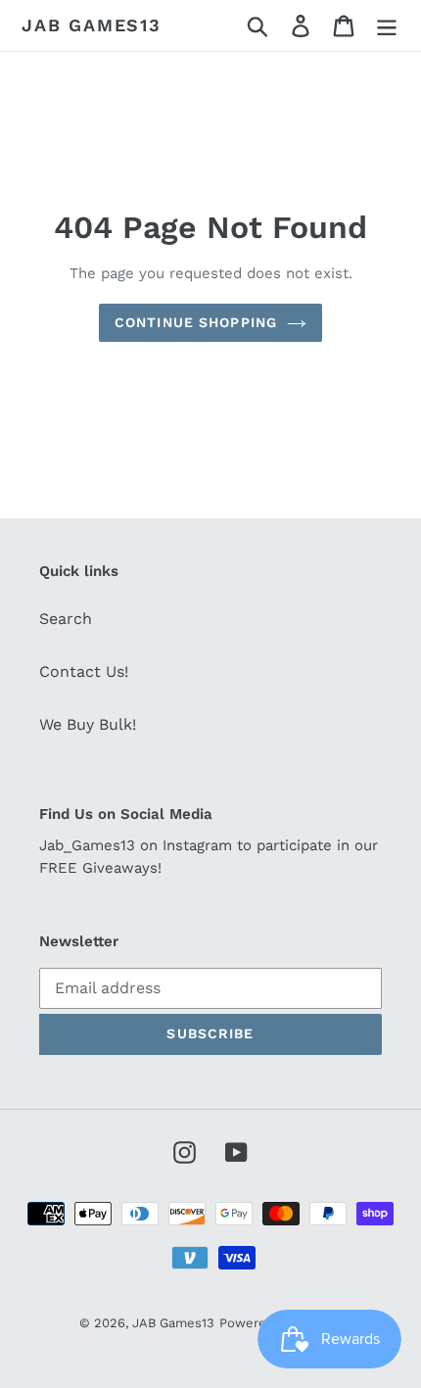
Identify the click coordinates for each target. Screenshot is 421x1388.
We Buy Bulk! (87, 724)
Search (65, 618)
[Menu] (386, 26)
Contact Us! (83, 671)
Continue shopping (196, 322)
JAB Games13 (92, 25)
